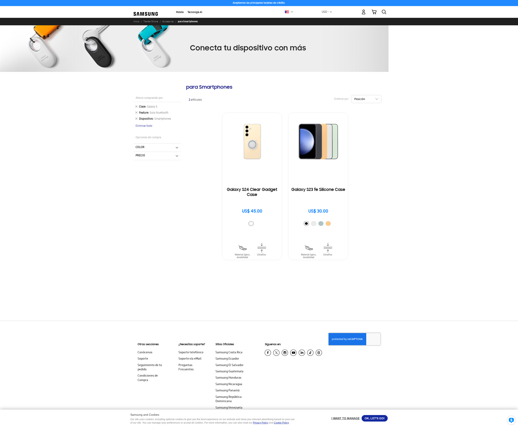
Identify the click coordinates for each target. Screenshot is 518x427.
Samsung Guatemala (229, 371)
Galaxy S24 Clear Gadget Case (252, 192)
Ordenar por (341, 99)
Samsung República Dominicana (228, 399)
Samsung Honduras (228, 378)
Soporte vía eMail (190, 359)
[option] (251, 223)
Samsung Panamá (227, 390)
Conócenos (145, 352)
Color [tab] (140, 147)
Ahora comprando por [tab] (149, 98)
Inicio (136, 21)
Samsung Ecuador (227, 359)
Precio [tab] (140, 155)
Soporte (143, 359)
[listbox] (252, 224)
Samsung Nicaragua (228, 384)
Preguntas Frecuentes (186, 367)
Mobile (180, 12)
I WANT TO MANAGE (345, 418)
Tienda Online (150, 21)
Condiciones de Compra (148, 378)
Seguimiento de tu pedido (150, 367)
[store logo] (146, 9)
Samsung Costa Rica (228, 352)
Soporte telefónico (190, 352)
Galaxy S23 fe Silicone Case (318, 190)
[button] (292, 12)
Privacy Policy (260, 422)
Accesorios (168, 21)
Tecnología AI (195, 12)
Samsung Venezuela (228, 408)
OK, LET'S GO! (375, 418)
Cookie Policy (281, 422)
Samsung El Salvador (229, 365)
